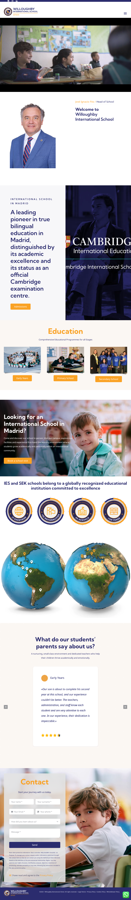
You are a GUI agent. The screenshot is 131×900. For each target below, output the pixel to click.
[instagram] (12, 1)
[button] (15, 555)
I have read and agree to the (32, 875)
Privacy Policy (46, 875)
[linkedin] (17, 1)
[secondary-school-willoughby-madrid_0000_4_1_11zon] (108, 347)
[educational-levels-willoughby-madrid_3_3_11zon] (22, 347)
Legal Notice (82, 892)
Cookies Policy (101, 892)
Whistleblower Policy (113, 892)
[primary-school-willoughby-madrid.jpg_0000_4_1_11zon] (65, 347)
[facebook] (8, 1)
